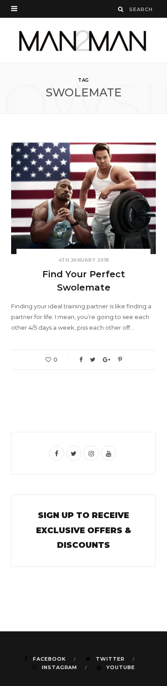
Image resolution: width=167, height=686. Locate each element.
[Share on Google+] (106, 360)
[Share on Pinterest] (120, 360)
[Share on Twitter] (92, 360)
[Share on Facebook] (80, 360)
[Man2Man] (83, 40)
